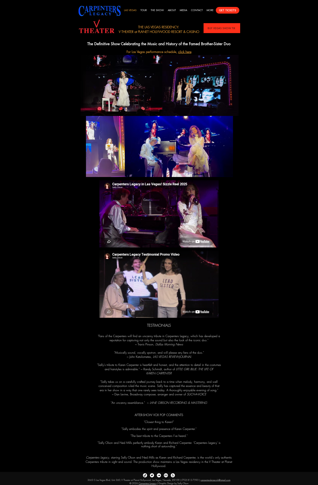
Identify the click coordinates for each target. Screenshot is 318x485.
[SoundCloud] (159, 475)
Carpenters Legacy (148, 483)
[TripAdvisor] (166, 475)
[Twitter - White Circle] (152, 475)
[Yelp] (173, 475)
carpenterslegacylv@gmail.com (215, 480)
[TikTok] (145, 475)
